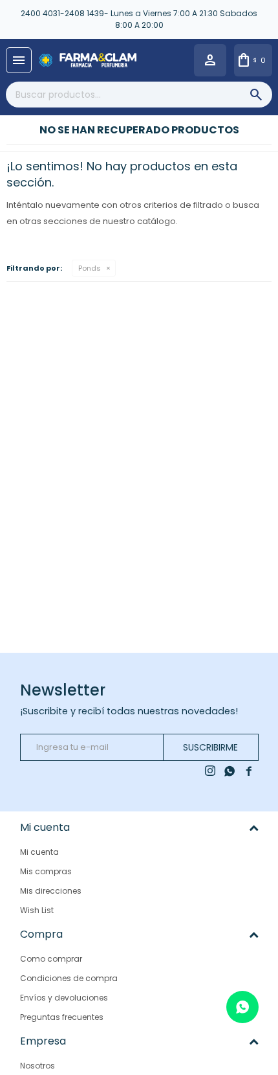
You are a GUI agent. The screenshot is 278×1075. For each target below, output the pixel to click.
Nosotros (37, 1065)
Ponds (89, 268)
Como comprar (51, 958)
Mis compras (46, 871)
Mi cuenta (39, 851)
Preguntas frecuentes (61, 1017)
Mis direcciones (50, 890)
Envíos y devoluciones (64, 997)
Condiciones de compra (69, 978)
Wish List (37, 910)
